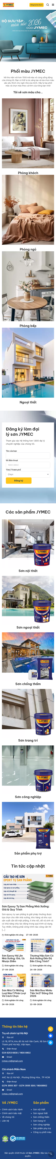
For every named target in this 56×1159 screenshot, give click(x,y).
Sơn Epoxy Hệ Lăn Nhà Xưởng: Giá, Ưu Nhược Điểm (13, 958)
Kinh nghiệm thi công (14, 935)
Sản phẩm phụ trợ (28, 853)
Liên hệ (5, 1120)
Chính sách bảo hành (12, 1109)
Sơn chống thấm (28, 684)
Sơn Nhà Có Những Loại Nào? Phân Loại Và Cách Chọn (14, 993)
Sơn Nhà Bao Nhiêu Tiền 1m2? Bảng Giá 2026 (41, 993)
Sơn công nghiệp (28, 797)
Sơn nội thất (28, 571)
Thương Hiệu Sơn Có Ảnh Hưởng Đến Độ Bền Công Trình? (42, 958)
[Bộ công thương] (17, 1139)
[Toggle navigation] (53, 5)
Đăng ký (18, 480)
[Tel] (50, 1029)
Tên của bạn (11, 451)
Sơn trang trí (28, 740)
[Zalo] (50, 1042)
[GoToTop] (51, 1154)
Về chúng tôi (8, 1117)
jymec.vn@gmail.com (12, 1061)
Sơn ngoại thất (28, 627)
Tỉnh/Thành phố (13, 470)
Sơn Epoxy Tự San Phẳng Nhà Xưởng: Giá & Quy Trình (25, 908)
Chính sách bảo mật (12, 1113)
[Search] (47, 4)
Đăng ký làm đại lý (36, 5)
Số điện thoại (12, 460)
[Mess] (50, 1035)
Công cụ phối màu (42, 1132)
